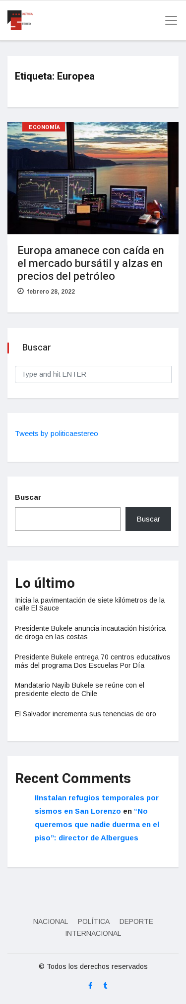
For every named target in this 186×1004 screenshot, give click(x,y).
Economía (44, 127)
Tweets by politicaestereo (56, 433)
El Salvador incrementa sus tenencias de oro (85, 714)
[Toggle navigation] (168, 20)
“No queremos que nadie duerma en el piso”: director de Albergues (97, 824)
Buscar (28, 497)
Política (94, 921)
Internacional (93, 933)
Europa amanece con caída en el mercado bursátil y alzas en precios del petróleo (90, 263)
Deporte (136, 921)
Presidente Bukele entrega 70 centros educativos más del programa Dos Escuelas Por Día (93, 661)
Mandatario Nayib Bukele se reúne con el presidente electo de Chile (79, 689)
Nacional (50, 921)
